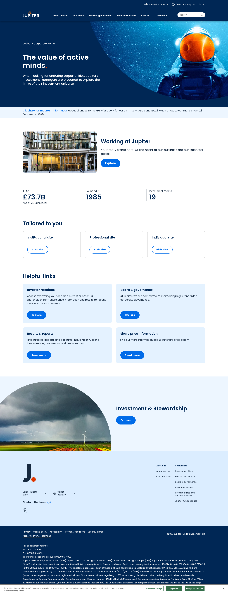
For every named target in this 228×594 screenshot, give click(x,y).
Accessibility (56, 531)
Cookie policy (40, 531)
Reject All (174, 588)
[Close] (224, 589)
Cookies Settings (154, 588)
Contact (145, 15)
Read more (39, 355)
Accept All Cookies (194, 588)
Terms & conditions (75, 531)
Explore (110, 163)
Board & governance (100, 15)
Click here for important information (45, 110)
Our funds (78, 15)
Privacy (26, 531)
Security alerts (95, 531)
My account (162, 15)
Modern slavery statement (37, 535)
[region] (114, 589)
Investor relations (126, 15)
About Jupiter (60, 15)
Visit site (40, 249)
